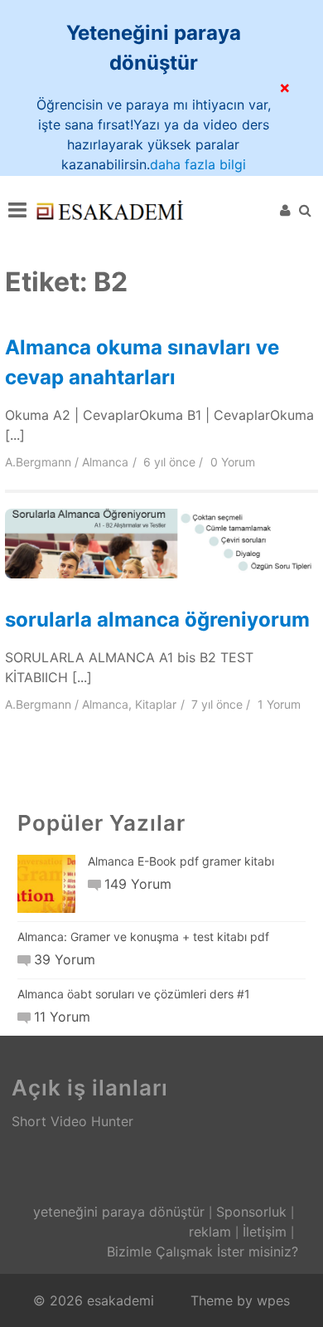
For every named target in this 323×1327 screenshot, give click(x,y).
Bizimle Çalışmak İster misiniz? (202, 1251)
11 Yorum (62, 1016)
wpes (273, 1300)
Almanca (105, 462)
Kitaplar (155, 704)
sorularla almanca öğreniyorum (157, 619)
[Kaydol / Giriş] (285, 210)
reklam (210, 1231)
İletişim (265, 1231)
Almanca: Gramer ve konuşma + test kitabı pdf (143, 936)
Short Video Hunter (72, 1121)
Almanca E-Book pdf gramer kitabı (181, 861)
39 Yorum (64, 959)
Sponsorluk (251, 1211)
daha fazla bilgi (198, 164)
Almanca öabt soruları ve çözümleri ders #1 (133, 994)
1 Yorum (279, 704)
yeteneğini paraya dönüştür (119, 1211)
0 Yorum (232, 462)
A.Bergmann (38, 462)
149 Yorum (137, 884)
